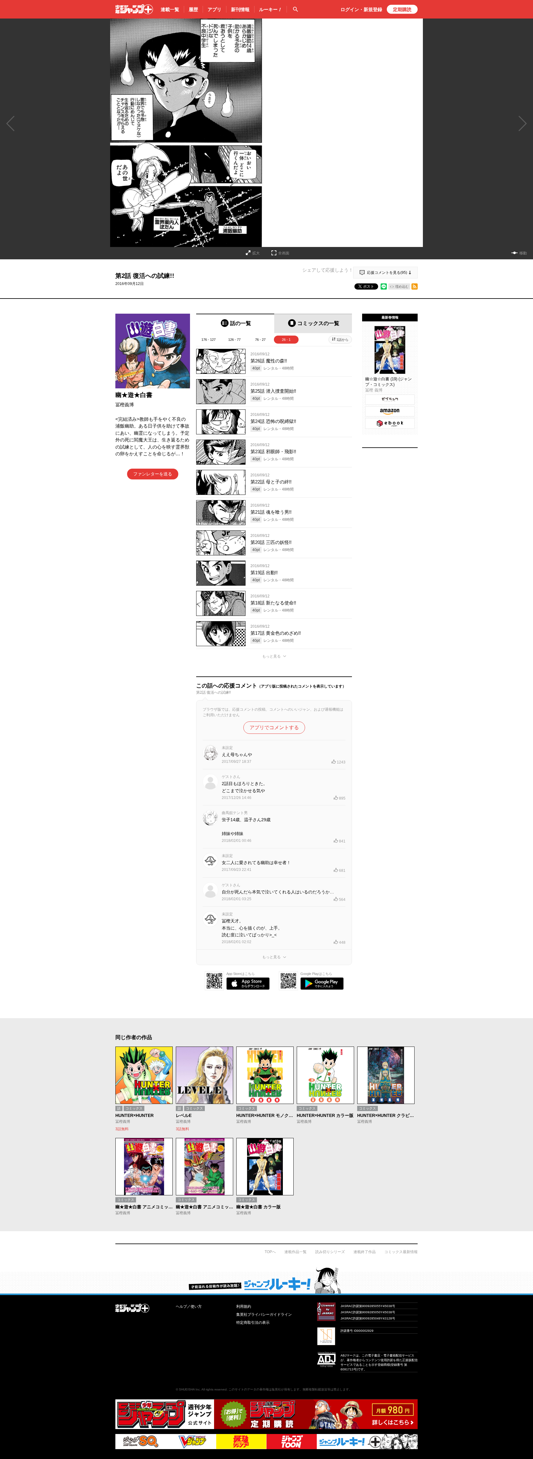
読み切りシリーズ (330, 1252)
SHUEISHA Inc (189, 1389)
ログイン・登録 (361, 9)
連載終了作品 (364, 1252)
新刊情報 (240, 9)
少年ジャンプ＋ (134, 9)
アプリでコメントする (274, 727)
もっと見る (271, 656)
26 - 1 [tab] (286, 339)
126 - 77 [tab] (234, 339)
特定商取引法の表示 (253, 1322)
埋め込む (402, 286)
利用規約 (243, 1306)
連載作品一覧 (295, 1252)
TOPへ (270, 1252)
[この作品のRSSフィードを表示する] (414, 286)
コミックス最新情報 (401, 1252)
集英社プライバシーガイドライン (264, 1314)
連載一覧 (170, 9)
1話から (343, 339)
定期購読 (402, 9)
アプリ (214, 9)
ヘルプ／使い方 (189, 1306)
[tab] (235, 323)
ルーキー (270, 9)
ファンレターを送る (152, 473)
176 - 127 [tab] (208, 339)
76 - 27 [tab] (260, 339)
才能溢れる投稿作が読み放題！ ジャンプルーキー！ (266, 1280)
